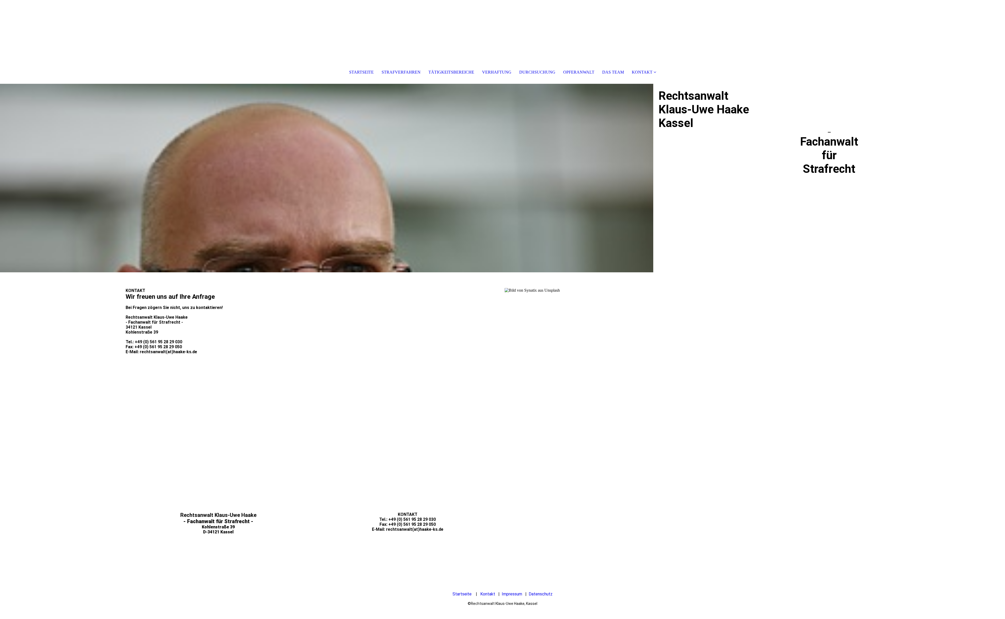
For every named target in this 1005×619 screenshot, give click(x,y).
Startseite (462, 594)
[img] (326, 178)
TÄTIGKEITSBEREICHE (451, 72)
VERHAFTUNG (496, 72)
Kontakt (487, 594)
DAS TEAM (613, 72)
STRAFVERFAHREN (401, 72)
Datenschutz (540, 594)
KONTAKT (642, 72)
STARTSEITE (361, 72)
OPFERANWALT (578, 72)
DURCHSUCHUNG (537, 72)
